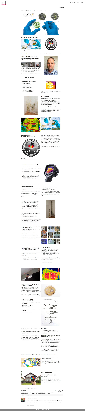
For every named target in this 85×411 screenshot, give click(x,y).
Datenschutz (46, 409)
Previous (61, 7)
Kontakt (48, 409)
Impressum (44, 409)
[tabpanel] (42, 233)
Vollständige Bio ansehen (49, 403)
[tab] (29, 77)
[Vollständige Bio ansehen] (52, 403)
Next (63, 7)
